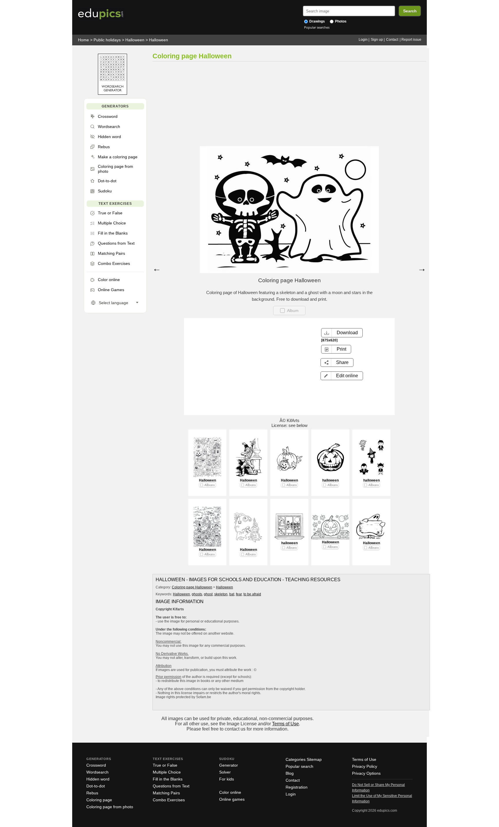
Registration (297, 787)
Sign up (377, 40)
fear (239, 594)
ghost (208, 594)
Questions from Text (171, 786)
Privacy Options (366, 773)
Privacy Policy (364, 766)
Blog (290, 773)
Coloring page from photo (109, 806)
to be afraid (252, 594)
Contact (392, 40)
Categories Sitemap (304, 759)
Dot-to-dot (95, 786)
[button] (342, 375)
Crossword (96, 765)
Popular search (299, 766)
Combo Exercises (169, 800)
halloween (330, 480)
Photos (340, 21)
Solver (225, 772)
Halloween (134, 40)
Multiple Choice (167, 772)
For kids (226, 779)
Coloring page (99, 800)
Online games (232, 799)
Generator (228, 765)
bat (231, 594)
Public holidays (107, 40)
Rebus (92, 793)
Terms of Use (285, 723)
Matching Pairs (166, 793)
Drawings (316, 21)
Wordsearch (97, 772)
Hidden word (97, 779)
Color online (230, 792)
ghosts (197, 594)
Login (363, 40)
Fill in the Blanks (168, 779)
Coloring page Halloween (192, 587)
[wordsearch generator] (112, 93)
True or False (165, 765)
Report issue (411, 40)
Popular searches (316, 27)
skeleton (221, 594)
